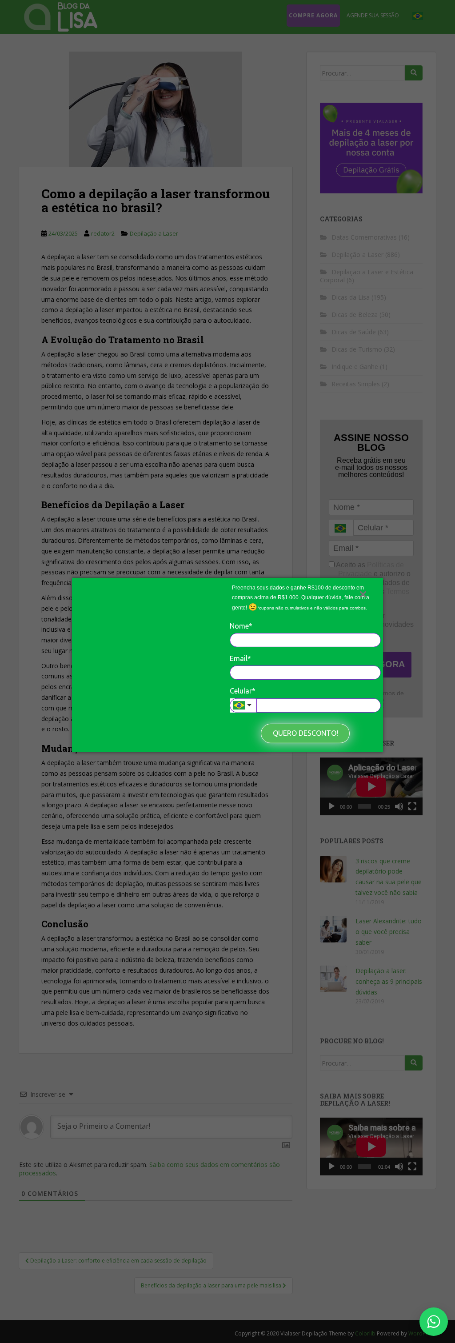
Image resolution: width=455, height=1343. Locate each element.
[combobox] (243, 705)
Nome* (241, 625)
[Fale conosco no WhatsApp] (433, 1321)
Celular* (242, 691)
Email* (240, 658)
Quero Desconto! (305, 733)
